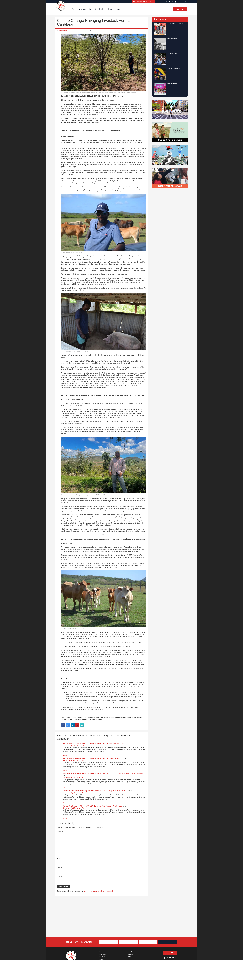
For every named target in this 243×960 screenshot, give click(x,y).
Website (59, 877)
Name (59, 858)
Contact (117, 9)
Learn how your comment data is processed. (98, 891)
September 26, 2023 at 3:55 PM (73, 760)
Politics (101, 951)
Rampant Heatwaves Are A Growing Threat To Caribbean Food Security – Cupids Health (92, 806)
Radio (101, 9)
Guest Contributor (63, 30)
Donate (180, 9)
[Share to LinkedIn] (73, 726)
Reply (65, 755)
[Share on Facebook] (63, 726)
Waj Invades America (79, 9)
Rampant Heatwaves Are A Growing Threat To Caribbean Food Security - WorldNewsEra (92, 758)
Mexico (101, 959)
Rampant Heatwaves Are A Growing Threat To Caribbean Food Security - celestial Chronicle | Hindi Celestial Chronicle (103, 773)
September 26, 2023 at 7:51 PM (73, 793)
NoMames (130, 954)
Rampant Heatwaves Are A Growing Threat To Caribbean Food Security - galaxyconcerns (93, 743)
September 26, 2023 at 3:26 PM (73, 745)
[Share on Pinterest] (77, 726)
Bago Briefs (93, 9)
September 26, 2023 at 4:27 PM (73, 778)
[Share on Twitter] (68, 726)
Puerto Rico (102, 956)
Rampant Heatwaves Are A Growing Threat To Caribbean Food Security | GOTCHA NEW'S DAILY (96, 791)
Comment (60, 831)
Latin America (103, 954)
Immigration (130, 951)
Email (59, 868)
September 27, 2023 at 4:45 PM (73, 808)
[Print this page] (82, 726)
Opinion (109, 9)
